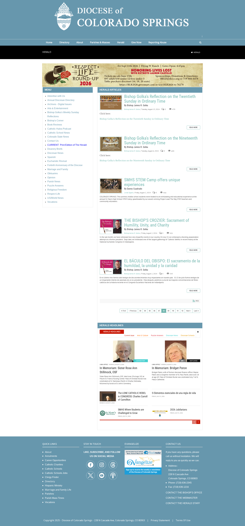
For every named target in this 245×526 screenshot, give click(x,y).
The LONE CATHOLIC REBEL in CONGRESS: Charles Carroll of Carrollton (132, 396)
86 (154, 311)
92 (182, 311)
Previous (133, 311)
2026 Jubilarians (178, 409)
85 (150, 311)
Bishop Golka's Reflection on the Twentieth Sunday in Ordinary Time (111, 102)
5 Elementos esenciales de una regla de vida (174, 392)
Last (195, 311)
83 (140, 311)
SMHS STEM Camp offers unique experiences (111, 185)
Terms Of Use (183, 520)
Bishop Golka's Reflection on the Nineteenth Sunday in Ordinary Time (111, 144)
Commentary (140, 361)
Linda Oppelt (128, 192)
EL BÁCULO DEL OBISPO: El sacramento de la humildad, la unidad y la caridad (111, 266)
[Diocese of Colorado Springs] (122, 16)
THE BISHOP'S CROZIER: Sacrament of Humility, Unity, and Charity (111, 226)
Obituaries (193, 361)
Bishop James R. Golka (132, 109)
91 (178, 311)
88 (164, 311)
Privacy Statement (160, 520)
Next (188, 311)
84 (145, 311)
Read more (193, 127)
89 (168, 311)
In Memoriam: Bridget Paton (169, 368)
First (124, 311)
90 (173, 311)
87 (159, 311)
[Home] (192, 52)
